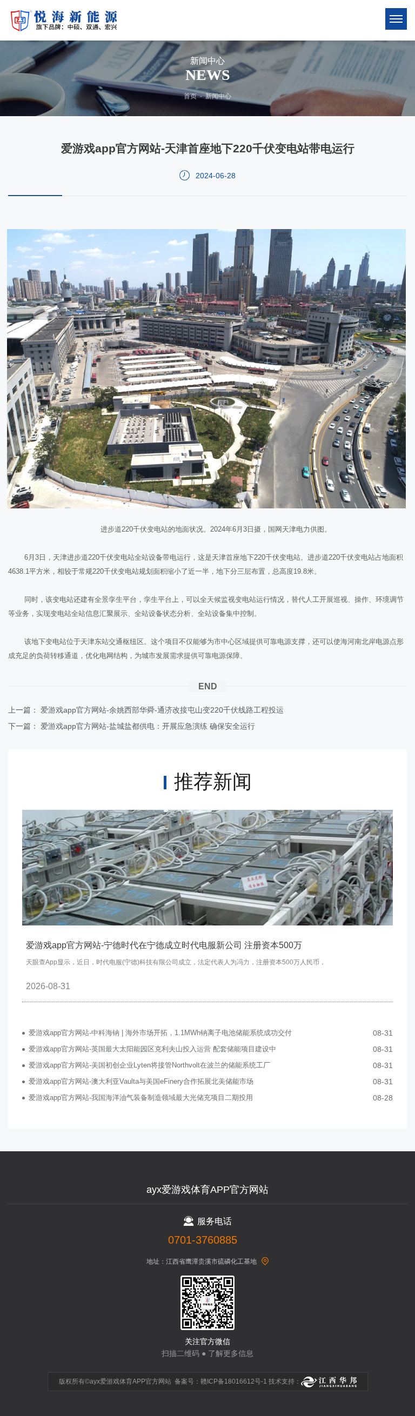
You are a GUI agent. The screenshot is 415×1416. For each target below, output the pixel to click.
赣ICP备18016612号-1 (233, 1381)
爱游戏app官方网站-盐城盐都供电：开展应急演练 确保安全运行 (148, 726)
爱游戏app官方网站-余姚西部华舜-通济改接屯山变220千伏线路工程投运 (162, 710)
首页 (190, 96)
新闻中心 (218, 96)
